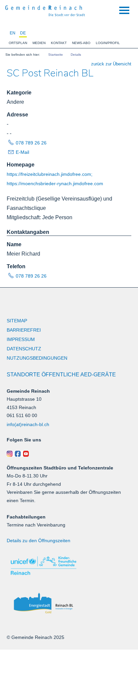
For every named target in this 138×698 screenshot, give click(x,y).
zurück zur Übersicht (111, 63)
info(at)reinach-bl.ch (28, 424)
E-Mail (22, 152)
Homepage (20, 164)
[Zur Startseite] (45, 10)
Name (14, 244)
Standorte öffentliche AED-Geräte (61, 374)
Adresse (17, 114)
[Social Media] (69, 454)
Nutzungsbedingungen (37, 358)
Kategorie (19, 92)
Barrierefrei (24, 330)
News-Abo (81, 43)
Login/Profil (108, 43)
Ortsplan (18, 43)
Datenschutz (24, 348)
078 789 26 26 (31, 142)
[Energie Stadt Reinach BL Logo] (69, 603)
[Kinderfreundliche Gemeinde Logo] (69, 565)
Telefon (16, 266)
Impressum (21, 339)
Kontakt (59, 43)
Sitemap (17, 320)
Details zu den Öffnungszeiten (38, 540)
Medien (39, 43)
